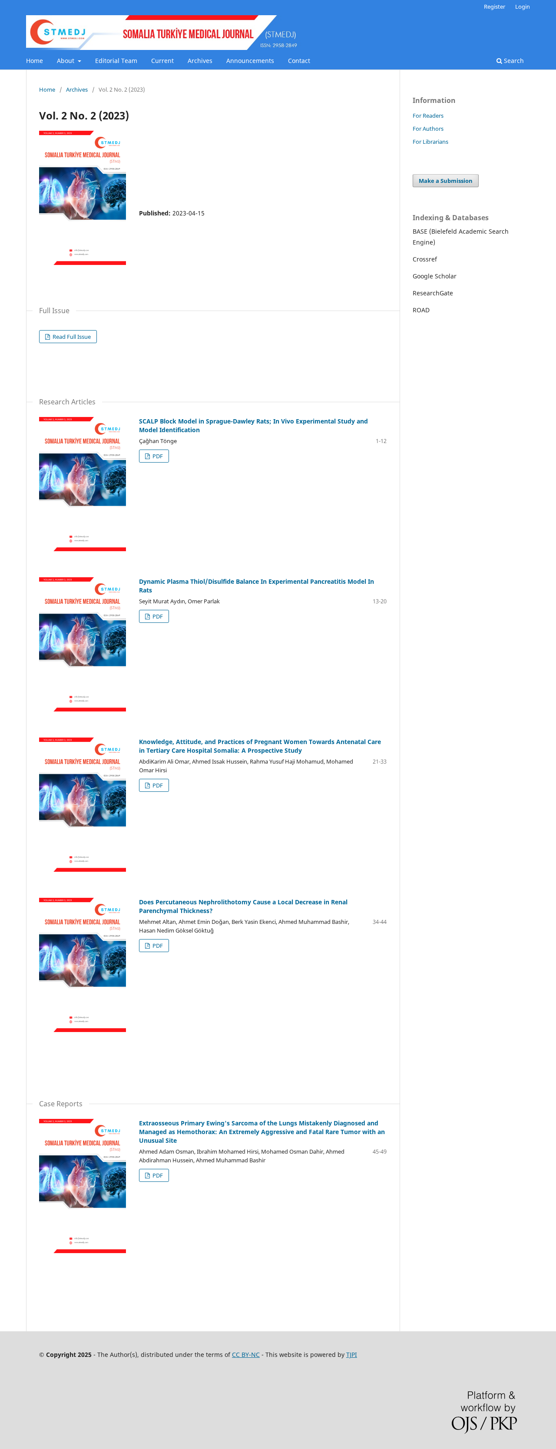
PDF (157, 456)
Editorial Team (116, 60)
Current (162, 60)
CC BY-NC (246, 1354)
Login (522, 6)
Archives (200, 60)
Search (513, 60)
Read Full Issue (71, 337)
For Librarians (430, 142)
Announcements (250, 60)
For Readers (428, 115)
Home (34, 60)
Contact (299, 60)
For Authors (428, 128)
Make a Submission (446, 181)
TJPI (351, 1354)
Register (494, 6)
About (66, 60)
